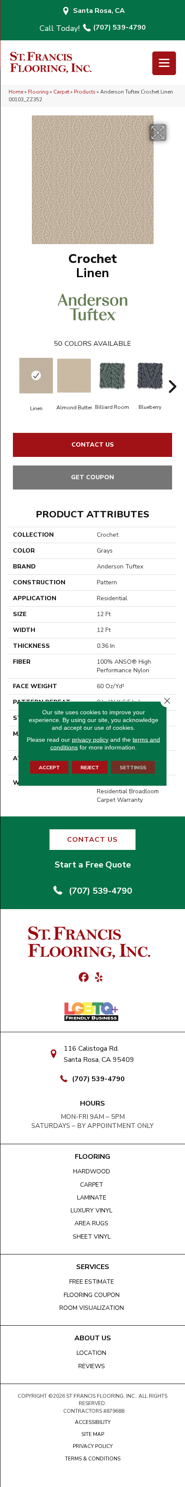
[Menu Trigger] (164, 63)
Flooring (38, 91)
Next (172, 373)
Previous (12, 373)
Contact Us (92, 445)
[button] (92, 839)
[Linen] (36, 376)
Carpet (61, 91)
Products (85, 91)
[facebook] (83, 977)
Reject (89, 767)
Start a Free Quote (93, 864)
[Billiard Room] (112, 375)
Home (16, 91)
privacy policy (90, 739)
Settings (133, 767)
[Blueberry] (150, 375)
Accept (49, 767)
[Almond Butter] (74, 376)
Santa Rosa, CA (99, 10)
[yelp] (98, 977)
